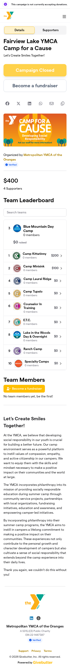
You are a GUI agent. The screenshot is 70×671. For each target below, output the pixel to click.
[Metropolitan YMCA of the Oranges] (9, 16)
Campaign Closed (35, 70)
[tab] (19, 30)
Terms (48, 650)
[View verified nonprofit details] (11, 165)
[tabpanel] (35, 309)
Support (23, 650)
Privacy (36, 650)
